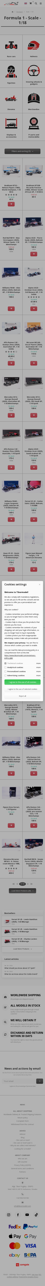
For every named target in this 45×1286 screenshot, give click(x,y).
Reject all (22, 696)
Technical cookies (15, 663)
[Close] (39, 584)
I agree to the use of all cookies (22, 682)
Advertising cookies (16, 675)
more (38, 663)
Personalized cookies (16, 671)
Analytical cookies (15, 667)
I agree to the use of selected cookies (22, 689)
